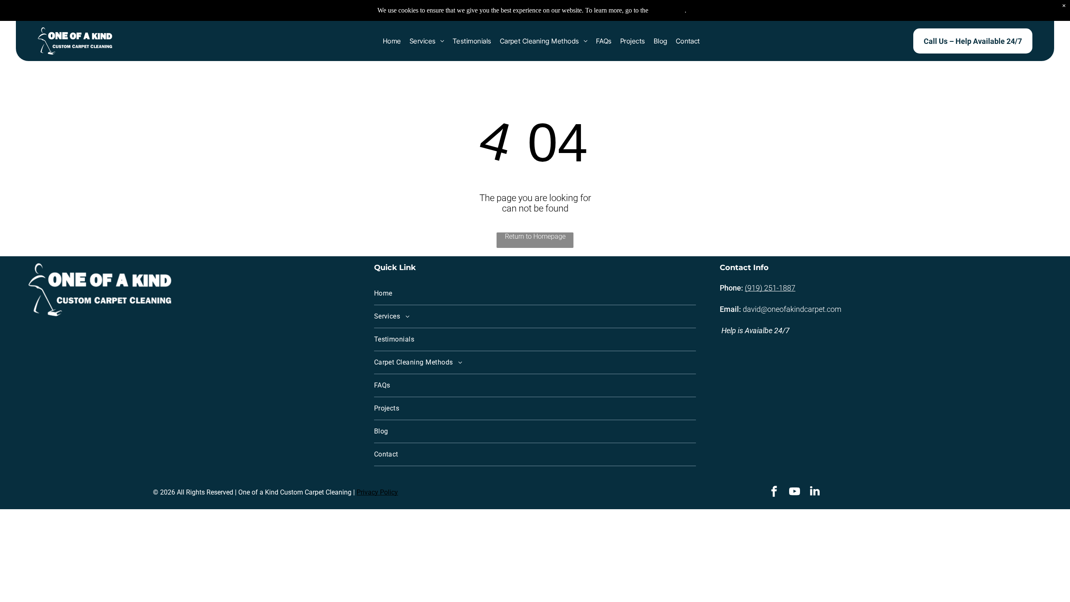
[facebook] (774, 492)
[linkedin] (815, 492)
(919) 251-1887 (770, 287)
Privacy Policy (377, 492)
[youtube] (794, 492)
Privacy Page (667, 10)
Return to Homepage (535, 236)
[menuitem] (392, 41)
